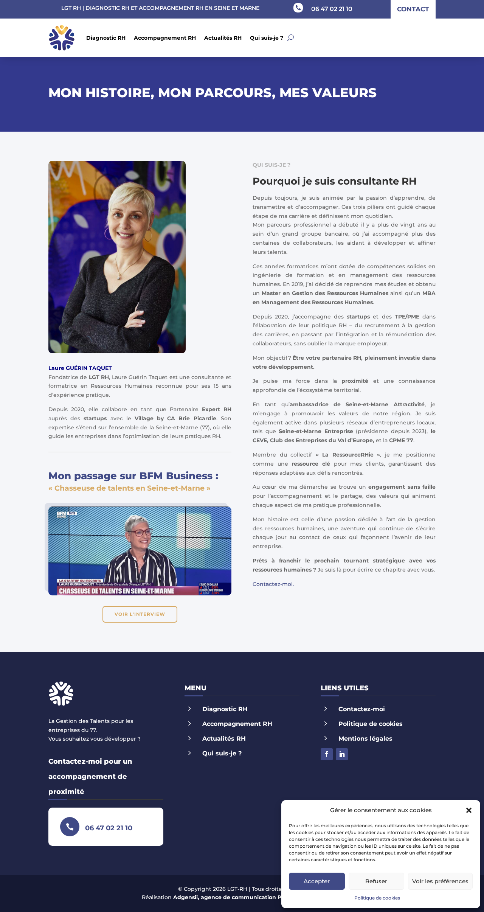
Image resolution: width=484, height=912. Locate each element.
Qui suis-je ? (266, 37)
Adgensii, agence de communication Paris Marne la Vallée (254, 897)
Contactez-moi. (273, 584)
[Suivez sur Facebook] (327, 754)
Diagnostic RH (106, 37)
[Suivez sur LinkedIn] (342, 754)
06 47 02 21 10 (331, 8)
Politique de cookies (377, 898)
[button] (469, 810)
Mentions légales (365, 738)
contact (413, 9)
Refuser (376, 881)
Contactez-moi (361, 709)
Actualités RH (223, 37)
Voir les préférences (440, 881)
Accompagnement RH (165, 37)
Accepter (317, 881)
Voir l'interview (140, 614)
